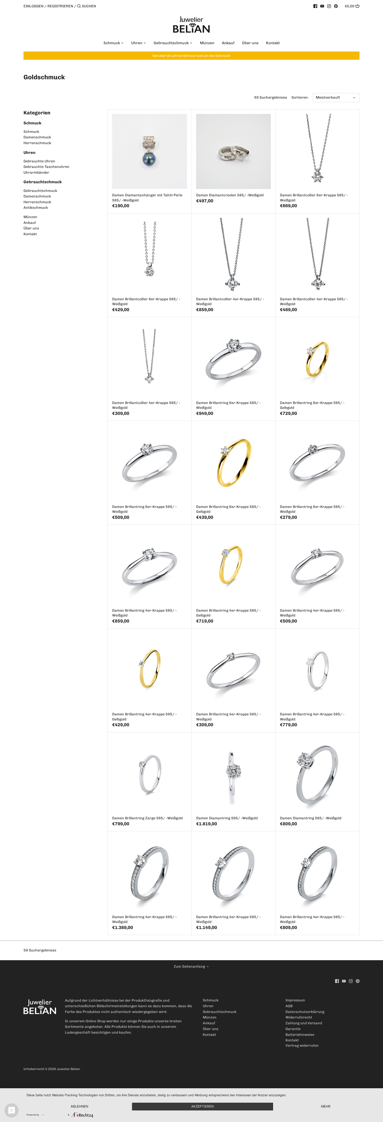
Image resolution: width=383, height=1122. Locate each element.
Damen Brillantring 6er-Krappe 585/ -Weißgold (228, 405)
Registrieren (60, 6)
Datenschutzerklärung (304, 1012)
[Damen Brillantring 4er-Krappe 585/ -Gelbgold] (233, 566)
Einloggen (33, 6)
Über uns (31, 228)
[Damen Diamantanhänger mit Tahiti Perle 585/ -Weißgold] (149, 151)
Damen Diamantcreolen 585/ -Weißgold (230, 195)
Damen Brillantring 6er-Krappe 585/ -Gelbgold (312, 405)
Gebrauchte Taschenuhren (46, 167)
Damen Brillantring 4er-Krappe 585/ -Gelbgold (228, 612)
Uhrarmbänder (36, 172)
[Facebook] (315, 6)
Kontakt (30, 234)
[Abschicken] (79, 6)
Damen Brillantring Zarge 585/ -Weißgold (147, 818)
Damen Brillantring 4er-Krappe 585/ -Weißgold (144, 612)
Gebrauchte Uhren (39, 161)
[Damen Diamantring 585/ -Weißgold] (233, 774)
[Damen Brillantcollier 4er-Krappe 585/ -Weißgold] (233, 255)
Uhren (29, 152)
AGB (289, 1006)
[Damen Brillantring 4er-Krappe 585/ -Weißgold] (149, 566)
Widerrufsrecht (298, 1017)
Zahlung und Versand (303, 1023)
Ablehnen (79, 1106)
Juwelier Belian (68, 1069)
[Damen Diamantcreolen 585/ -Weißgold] (233, 151)
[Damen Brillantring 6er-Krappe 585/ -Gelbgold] (317, 359)
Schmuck (32, 123)
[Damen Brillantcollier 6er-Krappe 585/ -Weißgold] (317, 151)
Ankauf (29, 223)
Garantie (293, 1029)
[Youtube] (322, 6)
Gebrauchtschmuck (42, 181)
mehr (325, 1106)
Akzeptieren (202, 1106)
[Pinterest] (336, 6)
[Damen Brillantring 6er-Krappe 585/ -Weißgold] (233, 359)
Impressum (295, 1000)
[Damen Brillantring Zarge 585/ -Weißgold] (149, 774)
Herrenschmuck (37, 143)
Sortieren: (300, 97)
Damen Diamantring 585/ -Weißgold (227, 818)
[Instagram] (329, 6)
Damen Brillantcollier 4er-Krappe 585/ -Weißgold (230, 301)
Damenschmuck (37, 137)
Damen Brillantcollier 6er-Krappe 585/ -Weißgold (314, 197)
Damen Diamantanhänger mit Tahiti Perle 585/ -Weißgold (147, 197)
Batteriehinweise (299, 1034)
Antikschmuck (35, 207)
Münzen (30, 217)
